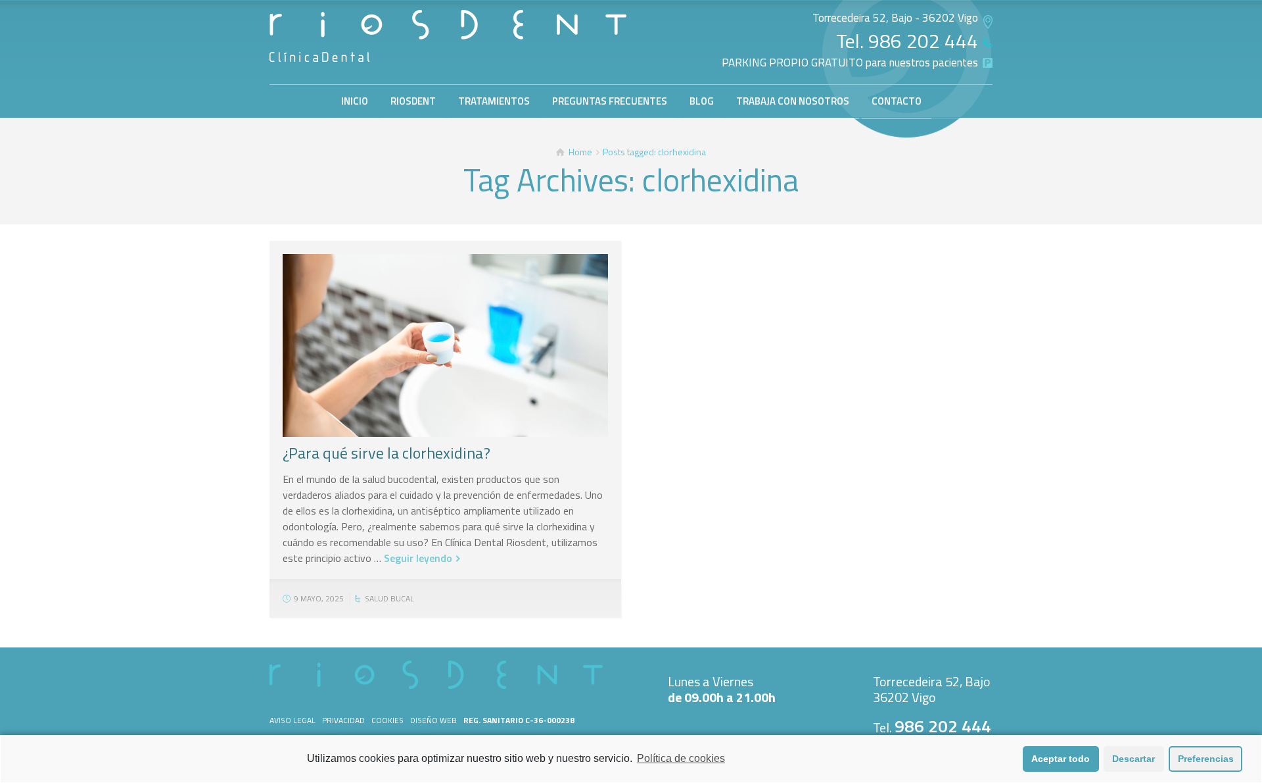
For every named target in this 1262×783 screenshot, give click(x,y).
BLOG (701, 101)
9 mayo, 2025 (319, 598)
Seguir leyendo (418, 558)
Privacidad (343, 720)
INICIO (354, 101)
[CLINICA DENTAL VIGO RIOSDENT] (447, 36)
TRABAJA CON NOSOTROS (792, 101)
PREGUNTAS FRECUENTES (609, 101)
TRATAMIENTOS (494, 101)
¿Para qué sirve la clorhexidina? (386, 453)
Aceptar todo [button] (1060, 758)
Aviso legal (292, 720)
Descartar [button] (1133, 758)
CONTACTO (897, 101)
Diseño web (433, 720)
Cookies (387, 720)
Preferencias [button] (1206, 758)
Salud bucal (389, 598)
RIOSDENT (413, 101)
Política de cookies (681, 758)
